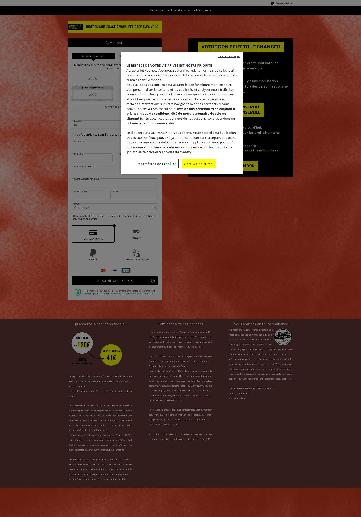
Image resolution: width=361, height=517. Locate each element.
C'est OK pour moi (199, 163)
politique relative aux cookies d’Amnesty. (159, 152)
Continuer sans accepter (229, 56)
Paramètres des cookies (157, 163)
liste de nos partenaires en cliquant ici (207, 108)
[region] (182, 113)
